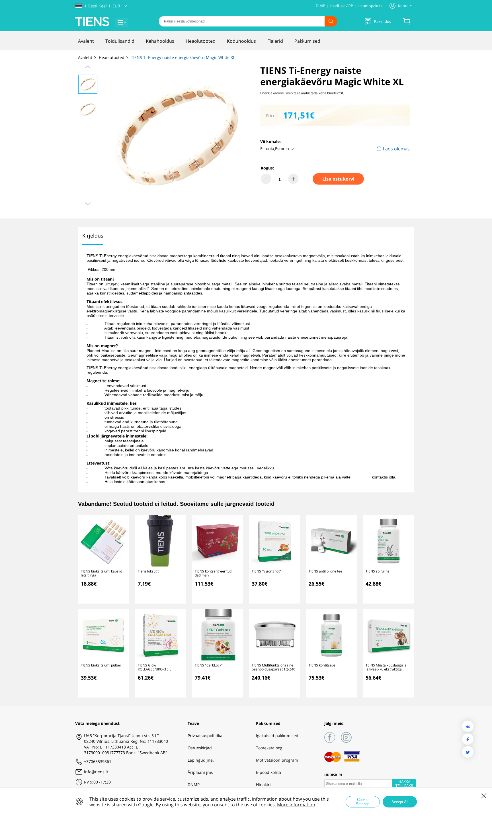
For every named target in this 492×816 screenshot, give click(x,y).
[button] (277, 149)
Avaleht (85, 57)
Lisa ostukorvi (338, 179)
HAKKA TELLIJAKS (404, 784)
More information (296, 804)
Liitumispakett (370, 5)
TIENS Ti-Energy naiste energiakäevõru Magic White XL (183, 57)
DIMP (320, 5)
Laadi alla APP (341, 5)
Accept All (399, 802)
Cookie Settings (363, 801)
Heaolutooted (112, 57)
